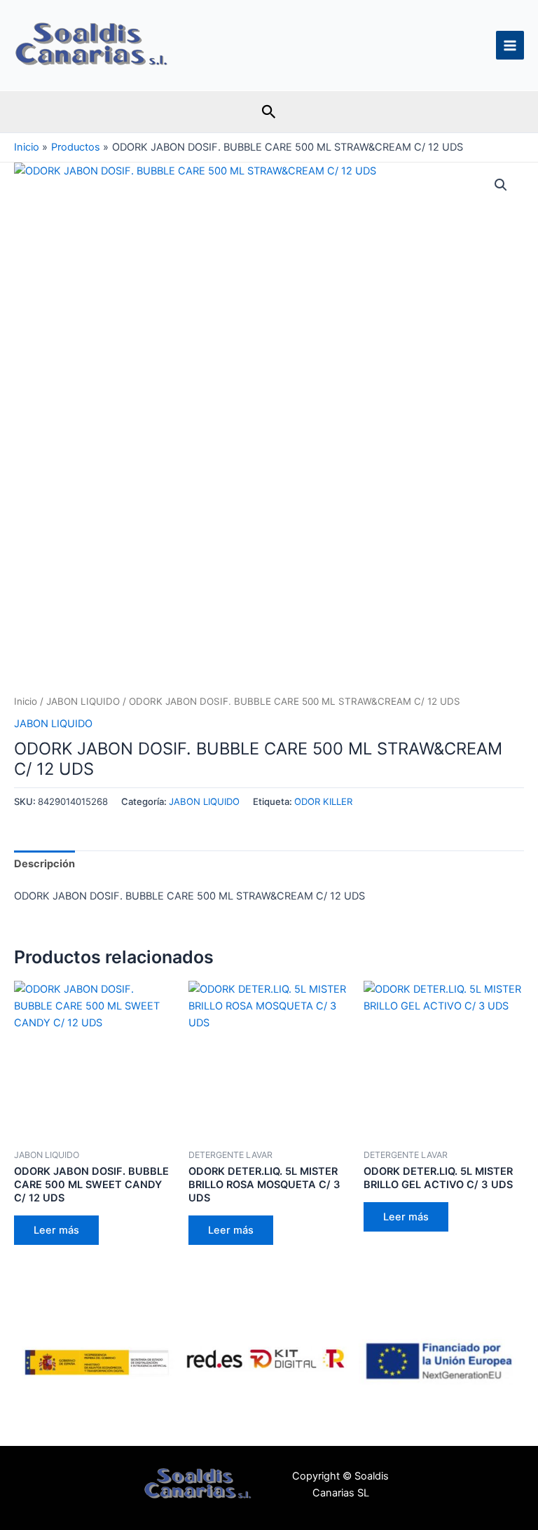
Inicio (25, 701)
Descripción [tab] (44, 863)
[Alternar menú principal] (510, 45)
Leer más (56, 1230)
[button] (269, 112)
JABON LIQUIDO (83, 701)
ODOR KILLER (323, 801)
